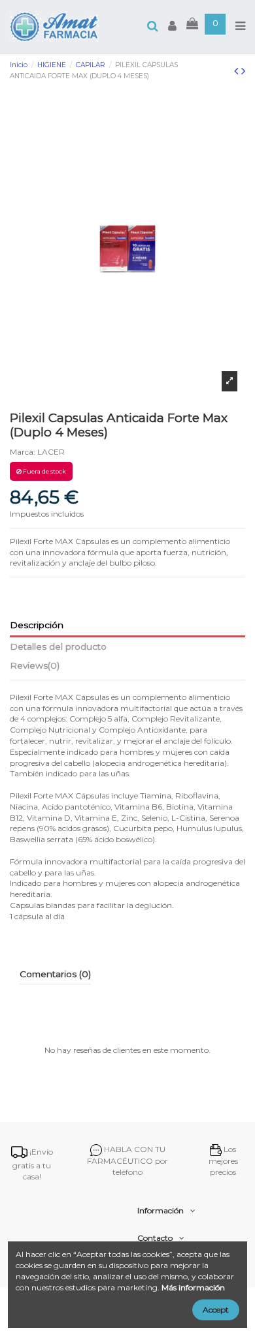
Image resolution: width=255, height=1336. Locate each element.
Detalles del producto (58, 646)
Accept (216, 1309)
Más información (193, 1287)
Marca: (22, 452)
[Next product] (243, 71)
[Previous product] (237, 71)
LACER (51, 452)
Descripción (36, 625)
